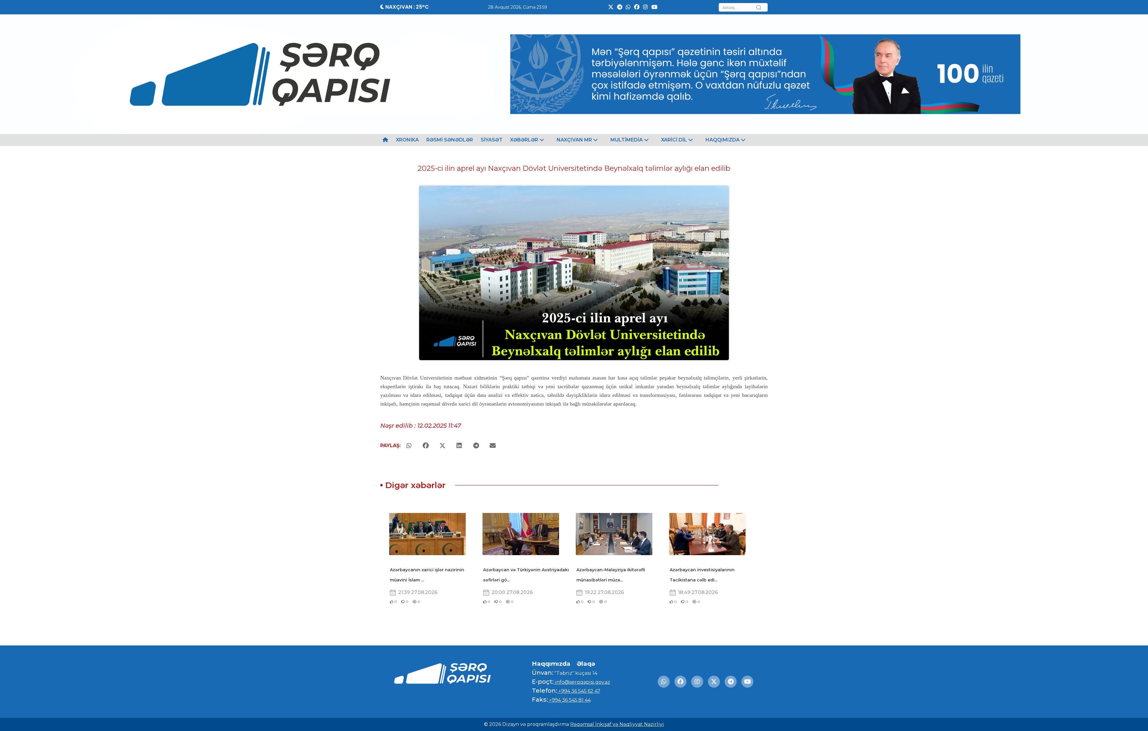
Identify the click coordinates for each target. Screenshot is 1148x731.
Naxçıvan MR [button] (575, 140)
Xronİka (407, 140)
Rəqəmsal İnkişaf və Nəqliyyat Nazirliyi (617, 724)
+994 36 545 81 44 (569, 700)
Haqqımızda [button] (723, 140)
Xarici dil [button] (674, 140)
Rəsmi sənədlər (449, 140)
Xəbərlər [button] (524, 140)
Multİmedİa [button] (627, 140)
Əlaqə (586, 663)
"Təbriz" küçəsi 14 (575, 673)
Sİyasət (492, 140)
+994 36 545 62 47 (578, 691)
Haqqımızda (551, 663)
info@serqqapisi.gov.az (582, 682)
